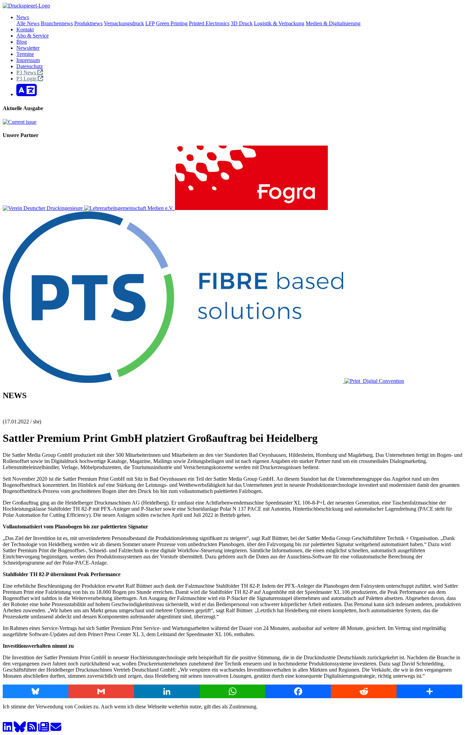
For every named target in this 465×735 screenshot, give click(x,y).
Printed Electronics (209, 23)
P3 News (26, 72)
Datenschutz (29, 66)
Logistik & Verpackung (279, 23)
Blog (21, 42)
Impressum (28, 60)
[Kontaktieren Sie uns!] (55, 729)
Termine (25, 54)
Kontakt (25, 29)
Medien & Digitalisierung (333, 23)
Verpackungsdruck (124, 23)
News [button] (22, 17)
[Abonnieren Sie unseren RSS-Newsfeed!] (32, 729)
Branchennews (57, 23)
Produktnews (88, 23)
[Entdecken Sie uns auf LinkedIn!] (8, 729)
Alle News (27, 23)
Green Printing (172, 23)
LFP (150, 23)
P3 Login (27, 78)
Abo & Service (32, 36)
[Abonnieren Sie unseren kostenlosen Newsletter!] (44, 729)
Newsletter (27, 48)
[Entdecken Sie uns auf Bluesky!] (20, 729)
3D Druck (242, 23)
